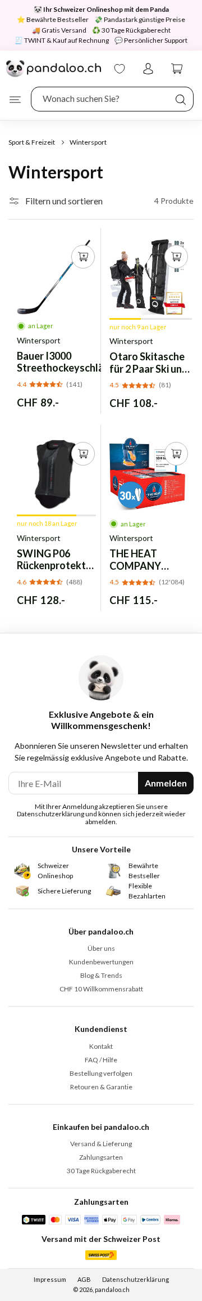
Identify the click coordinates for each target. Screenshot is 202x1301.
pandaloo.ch (112, 1289)
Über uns (101, 948)
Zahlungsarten (101, 1157)
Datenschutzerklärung (135, 1279)
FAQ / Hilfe (101, 1060)
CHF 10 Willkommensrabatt (101, 989)
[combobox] (112, 99)
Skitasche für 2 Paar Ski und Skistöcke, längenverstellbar (150, 363)
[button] (15, 99)
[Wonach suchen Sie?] (180, 99)
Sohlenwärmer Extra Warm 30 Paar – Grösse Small (143, 560)
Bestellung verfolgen (101, 1073)
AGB (84, 1279)
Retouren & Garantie (101, 1087)
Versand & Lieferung (101, 1143)
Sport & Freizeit (31, 142)
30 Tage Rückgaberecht (101, 1170)
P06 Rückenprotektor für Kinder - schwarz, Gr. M (56, 560)
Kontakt (101, 1046)
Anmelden (166, 782)
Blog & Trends (101, 975)
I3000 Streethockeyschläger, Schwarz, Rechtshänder (69, 362)
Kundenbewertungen (101, 962)
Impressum (50, 1279)
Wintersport (39, 341)
